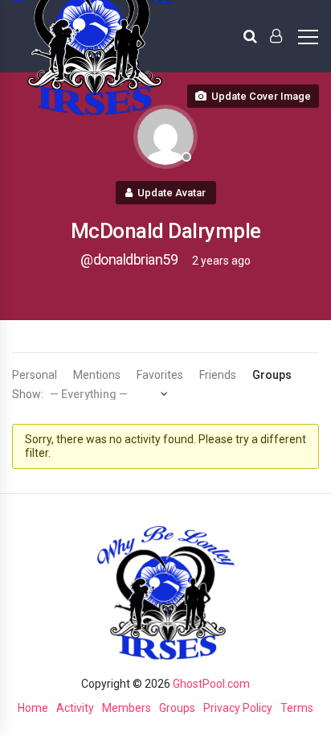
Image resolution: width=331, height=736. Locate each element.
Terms (296, 707)
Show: (27, 394)
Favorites (160, 374)
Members (126, 707)
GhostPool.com (211, 683)
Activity (75, 707)
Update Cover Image (261, 96)
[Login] (276, 36)
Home (33, 707)
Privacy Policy (237, 707)
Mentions (97, 374)
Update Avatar (171, 193)
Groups (272, 374)
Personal (34, 374)
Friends (217, 374)
